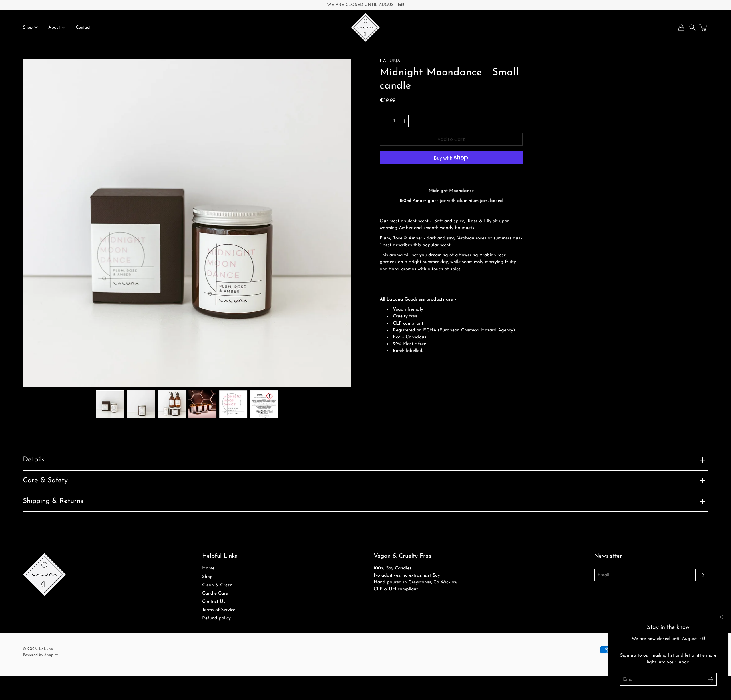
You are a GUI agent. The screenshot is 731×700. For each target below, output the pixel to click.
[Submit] (701, 575)
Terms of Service (218, 610)
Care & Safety (45, 480)
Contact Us (213, 601)
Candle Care (215, 593)
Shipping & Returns (53, 501)
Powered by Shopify (40, 655)
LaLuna (46, 649)
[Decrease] (384, 121)
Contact (83, 27)
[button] (692, 27)
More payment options (451, 172)
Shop (28, 27)
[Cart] (703, 27)
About (54, 27)
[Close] (721, 617)
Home (208, 568)
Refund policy (216, 618)
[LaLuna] (365, 27)
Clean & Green (217, 585)
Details (34, 459)
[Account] (681, 27)
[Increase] (404, 121)
